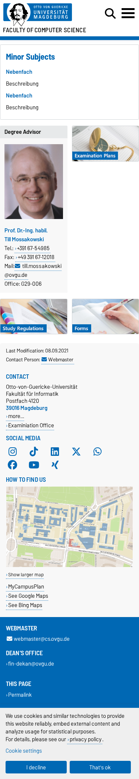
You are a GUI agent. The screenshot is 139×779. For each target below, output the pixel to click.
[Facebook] (12, 464)
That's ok (100, 767)
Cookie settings (24, 750)
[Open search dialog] (110, 14)
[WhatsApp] (97, 451)
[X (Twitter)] (76, 451)
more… (16, 416)
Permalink (20, 694)
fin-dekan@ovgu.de (31, 664)
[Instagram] (12, 451)
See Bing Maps (25, 605)
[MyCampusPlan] (69, 565)
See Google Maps (28, 595)
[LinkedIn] (55, 451)
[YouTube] (33, 464)
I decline (36, 767)
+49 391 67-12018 (36, 257)
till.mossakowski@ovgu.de (33, 270)
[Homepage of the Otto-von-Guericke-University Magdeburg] (43, 15)
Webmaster (60, 359)
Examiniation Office (31, 425)
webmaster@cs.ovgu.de (42, 639)
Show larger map (26, 575)
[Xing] (55, 464)
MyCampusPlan (26, 586)
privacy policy (86, 739)
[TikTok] (33, 451)
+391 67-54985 (33, 248)
